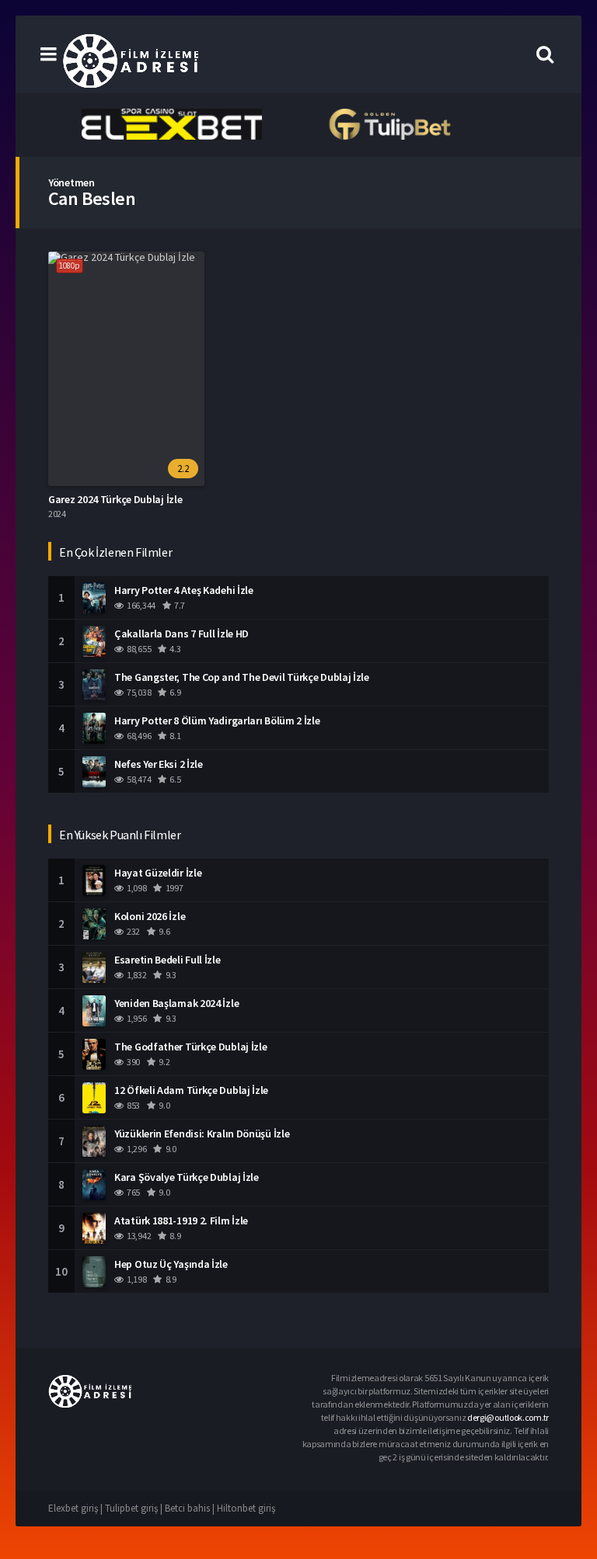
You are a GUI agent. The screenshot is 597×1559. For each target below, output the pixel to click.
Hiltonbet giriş (246, 1508)
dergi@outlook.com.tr (508, 1417)
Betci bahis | (191, 1508)
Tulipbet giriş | (135, 1508)
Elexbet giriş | (76, 1508)
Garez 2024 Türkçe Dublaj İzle (115, 499)
